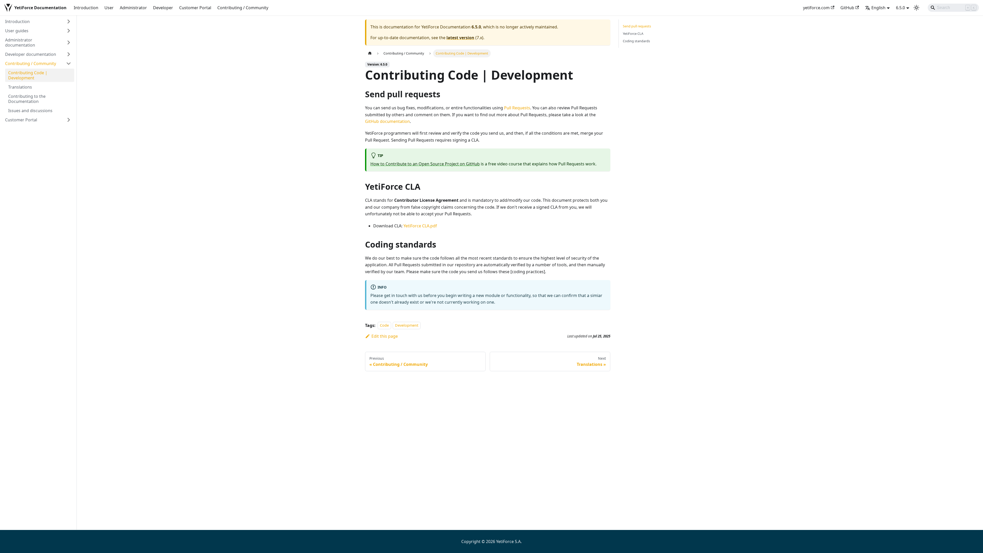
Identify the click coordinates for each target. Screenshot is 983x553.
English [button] (878, 7)
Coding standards (636, 41)
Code (384, 325)
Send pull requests (637, 26)
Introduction (86, 7)
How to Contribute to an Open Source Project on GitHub (425, 164)
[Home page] (370, 53)
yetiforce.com (816, 7)
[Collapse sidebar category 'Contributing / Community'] (68, 63)
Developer (163, 7)
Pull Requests (517, 108)
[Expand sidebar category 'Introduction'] (68, 21)
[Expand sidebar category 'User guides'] (68, 31)
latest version (460, 37)
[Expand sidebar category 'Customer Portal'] (68, 120)
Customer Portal (195, 7)
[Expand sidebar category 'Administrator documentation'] (68, 42)
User (109, 7)
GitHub (847, 7)
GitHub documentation (387, 121)
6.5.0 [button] (900, 7)
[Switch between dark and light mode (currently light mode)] (916, 8)
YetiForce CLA (633, 33)
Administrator (133, 7)
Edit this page (384, 336)
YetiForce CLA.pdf (420, 226)
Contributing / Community (242, 7)
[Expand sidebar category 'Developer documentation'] (68, 54)
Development (406, 325)
